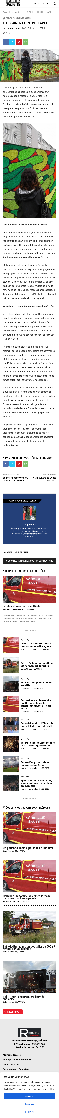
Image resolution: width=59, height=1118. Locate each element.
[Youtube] (48, 4)
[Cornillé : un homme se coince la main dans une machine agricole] (11, 645)
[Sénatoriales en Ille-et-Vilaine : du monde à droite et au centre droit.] (11, 725)
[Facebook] (35, 4)
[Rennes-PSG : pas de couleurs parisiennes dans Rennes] (11, 764)
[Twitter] (44, 4)
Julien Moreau (17, 610)
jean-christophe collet (29, 650)
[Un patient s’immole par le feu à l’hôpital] (29, 589)
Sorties (28, 18)
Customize (29, 1104)
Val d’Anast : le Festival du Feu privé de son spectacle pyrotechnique (38, 744)
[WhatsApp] (25, 42)
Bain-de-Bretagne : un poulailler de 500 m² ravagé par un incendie (37, 664)
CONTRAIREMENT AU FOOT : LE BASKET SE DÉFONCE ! (15, 479)
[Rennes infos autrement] (13, 3)
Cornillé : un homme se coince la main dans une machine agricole (36, 645)
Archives (20, 18)
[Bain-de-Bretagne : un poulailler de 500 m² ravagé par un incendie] (11, 665)
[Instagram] (39, 4)
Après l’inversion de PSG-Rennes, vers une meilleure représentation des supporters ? (36, 783)
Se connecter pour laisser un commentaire (29, 561)
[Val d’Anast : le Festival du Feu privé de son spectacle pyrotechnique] (11, 744)
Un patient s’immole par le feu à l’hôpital (22, 606)
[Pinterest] (19, 42)
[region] (29, 1095)
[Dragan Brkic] (29, 513)
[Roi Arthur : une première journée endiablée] (11, 684)
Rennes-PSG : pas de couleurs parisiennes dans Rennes (35, 763)
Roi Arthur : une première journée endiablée (23, 998)
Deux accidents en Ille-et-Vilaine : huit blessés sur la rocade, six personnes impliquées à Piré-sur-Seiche (36, 704)
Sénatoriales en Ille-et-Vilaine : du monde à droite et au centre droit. (37, 724)
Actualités (16, 12)
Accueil (6, 12)
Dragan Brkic (13, 28)
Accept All (29, 1096)
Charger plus (11, 1011)
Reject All (29, 1112)
